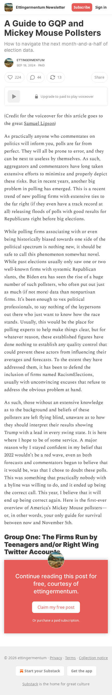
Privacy (56, 657)
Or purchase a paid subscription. (56, 620)
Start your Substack (42, 670)
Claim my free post (56, 607)
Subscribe (82, 7)
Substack (30, 683)
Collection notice (93, 657)
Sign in (101, 7)
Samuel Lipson (39, 123)
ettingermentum (31, 60)
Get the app (81, 670)
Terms (70, 657)
